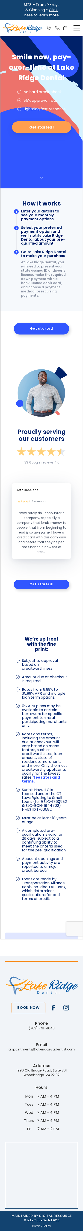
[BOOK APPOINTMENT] (66, 28)
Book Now (28, 1007)
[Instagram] (66, 1008)
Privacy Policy (41, 1226)
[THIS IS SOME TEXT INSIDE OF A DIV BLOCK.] (49, 28)
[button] (76, 28)
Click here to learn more (41, 12)
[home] (23, 28)
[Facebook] (53, 1008)
